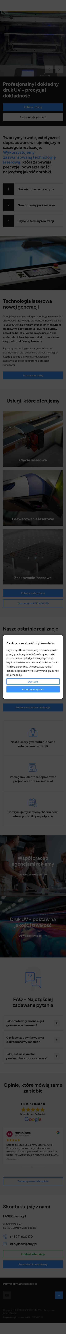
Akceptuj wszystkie (33, 689)
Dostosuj (33, 681)
